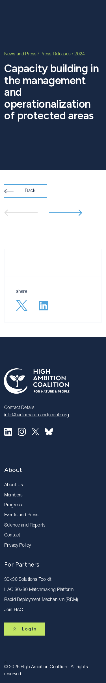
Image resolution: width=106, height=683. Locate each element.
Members (13, 495)
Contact (12, 535)
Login (29, 629)
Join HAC (13, 610)
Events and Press (21, 515)
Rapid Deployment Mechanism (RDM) (41, 600)
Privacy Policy (17, 546)
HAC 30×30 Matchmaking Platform (38, 590)
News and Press (20, 54)
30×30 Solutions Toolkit (27, 580)
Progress (13, 505)
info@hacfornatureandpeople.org (36, 415)
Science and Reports (25, 525)
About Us (13, 485)
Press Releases (55, 54)
